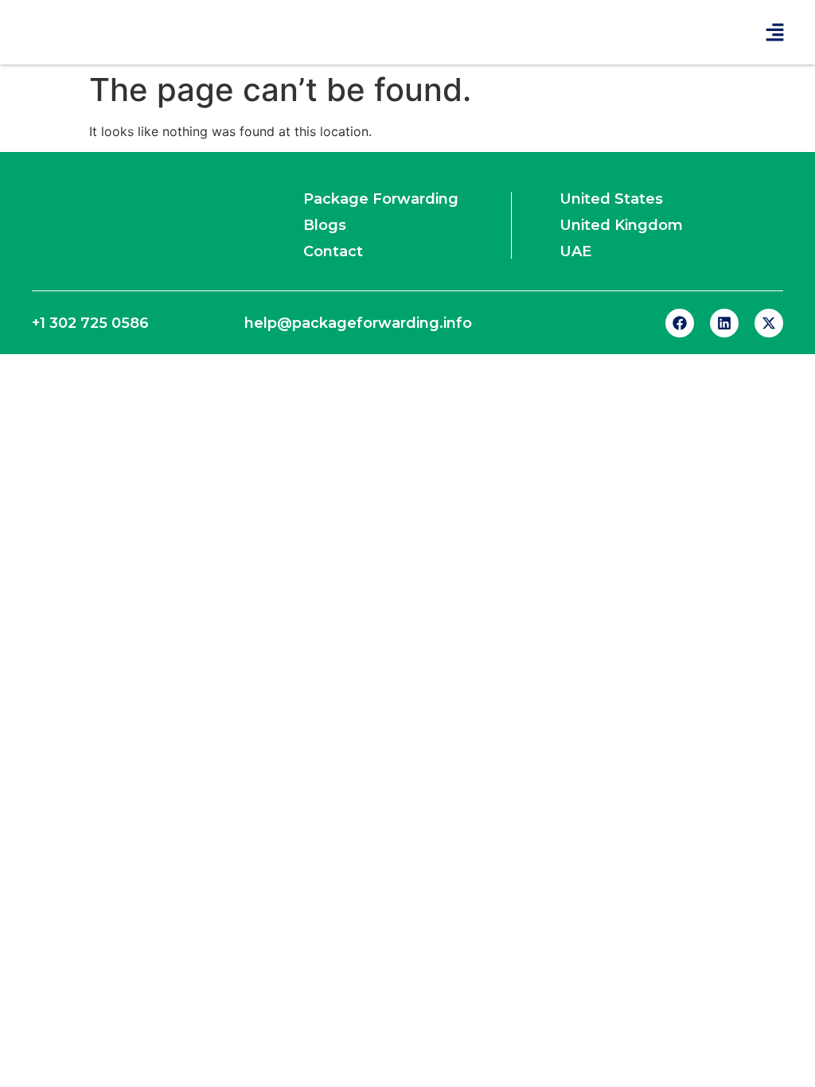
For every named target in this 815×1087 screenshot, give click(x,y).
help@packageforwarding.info (358, 323)
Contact (333, 251)
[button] (775, 32)
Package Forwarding (380, 199)
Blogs (324, 225)
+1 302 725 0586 (90, 323)
